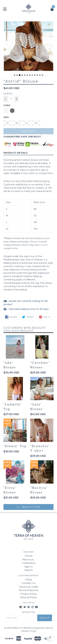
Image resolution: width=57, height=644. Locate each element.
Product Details (15, 152)
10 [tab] (37, 75)
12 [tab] (42, 75)
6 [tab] (27, 75)
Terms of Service (28, 590)
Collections (28, 562)
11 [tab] (40, 75)
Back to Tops (31, 507)
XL (36, 123)
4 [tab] (22, 75)
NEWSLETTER (28, 612)
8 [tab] (32, 75)
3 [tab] (19, 75)
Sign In (29, 566)
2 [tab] (17, 75)
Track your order (28, 586)
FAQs (28, 579)
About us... (28, 559)
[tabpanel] (28, 47)
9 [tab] (35, 75)
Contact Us (28, 583)
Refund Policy (28, 597)
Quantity (7, 93)
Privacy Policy (28, 593)
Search (28, 570)
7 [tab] (30, 75)
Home (28, 555)
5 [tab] (24, 75)
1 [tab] (14, 75)
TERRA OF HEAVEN (21, 628)
